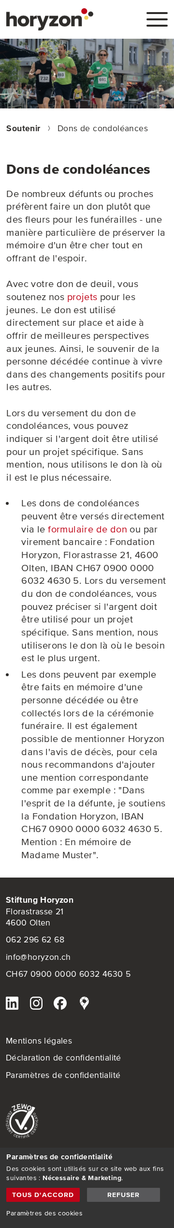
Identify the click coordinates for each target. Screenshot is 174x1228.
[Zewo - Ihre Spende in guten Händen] (87, 1121)
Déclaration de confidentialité (63, 1057)
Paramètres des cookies (44, 1213)
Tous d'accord (43, 1194)
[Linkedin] (12, 1005)
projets (82, 296)
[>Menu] (157, 19)
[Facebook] (60, 1005)
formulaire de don (87, 529)
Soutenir (24, 128)
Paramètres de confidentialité (63, 1075)
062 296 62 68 (35, 939)
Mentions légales (39, 1041)
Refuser (123, 1194)
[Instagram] (36, 1005)
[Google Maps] (84, 1005)
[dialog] (87, 1188)
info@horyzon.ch (38, 957)
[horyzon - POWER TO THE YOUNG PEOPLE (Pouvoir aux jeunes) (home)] (49, 19)
